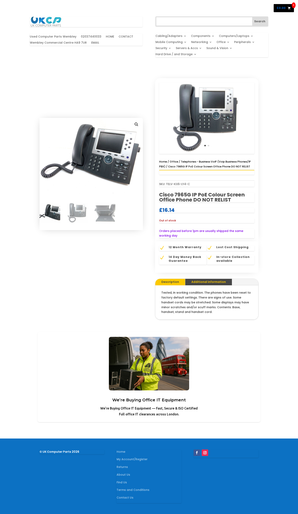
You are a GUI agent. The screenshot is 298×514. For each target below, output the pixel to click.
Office (221, 42)
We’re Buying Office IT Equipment (149, 400)
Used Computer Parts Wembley (53, 37)
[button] (136, 124)
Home (163, 162)
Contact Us (125, 498)
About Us (123, 475)
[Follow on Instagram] (205, 452)
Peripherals (242, 42)
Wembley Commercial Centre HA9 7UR (58, 43)
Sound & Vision (217, 48)
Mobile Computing (169, 42)
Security (161, 48)
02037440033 (91, 37)
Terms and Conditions (133, 490)
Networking (199, 42)
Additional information (208, 282)
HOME (110, 37)
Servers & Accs (187, 48)
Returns (122, 467)
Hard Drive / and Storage (174, 54)
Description (170, 282)
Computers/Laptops (234, 36)
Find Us (122, 482)
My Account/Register (132, 459)
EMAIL (95, 43)
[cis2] (206, 153)
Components (200, 36)
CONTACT (126, 37)
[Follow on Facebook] (197, 452)
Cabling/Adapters (168, 36)
